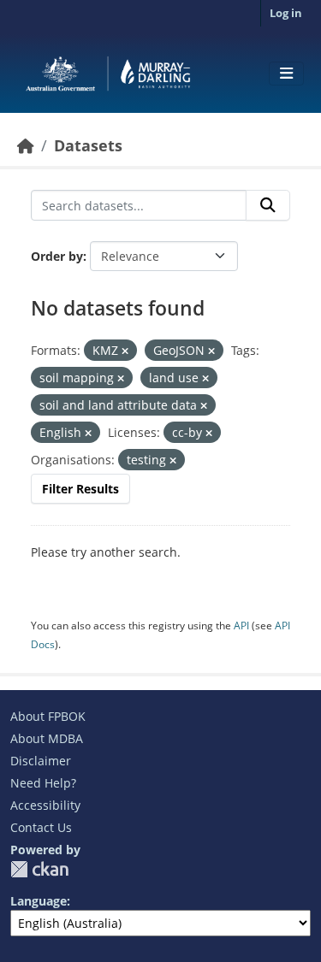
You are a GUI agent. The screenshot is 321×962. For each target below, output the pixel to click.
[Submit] (268, 205)
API (241, 625)
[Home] (25, 145)
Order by (57, 256)
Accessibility (45, 805)
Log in (286, 13)
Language (38, 901)
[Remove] (125, 351)
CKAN (39, 869)
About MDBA (46, 738)
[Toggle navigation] (286, 74)
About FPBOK (48, 716)
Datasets (88, 145)
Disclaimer (40, 760)
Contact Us (41, 827)
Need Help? (43, 783)
